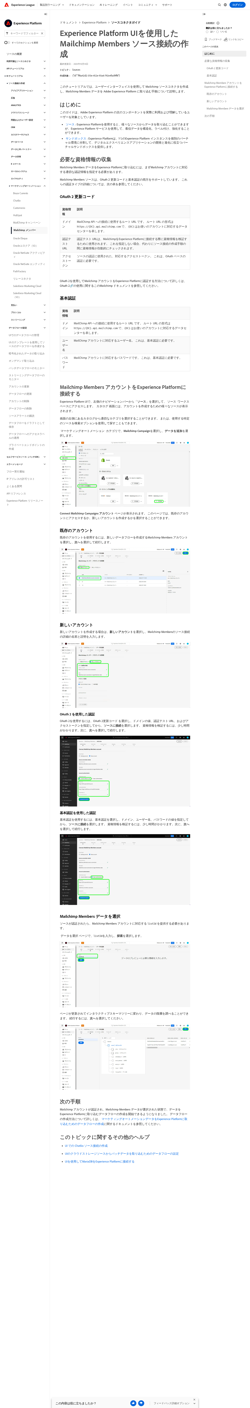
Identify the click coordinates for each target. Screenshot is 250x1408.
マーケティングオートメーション (26, 186)
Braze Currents (20, 193)
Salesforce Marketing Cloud (27, 286)
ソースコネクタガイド (126, 22)
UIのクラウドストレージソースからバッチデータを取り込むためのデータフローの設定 (122, 1153)
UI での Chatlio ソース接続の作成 (86, 1145)
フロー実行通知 (16, 471)
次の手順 (209, 116)
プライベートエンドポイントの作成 (27, 446)
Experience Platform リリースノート (25, 502)
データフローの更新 (20, 393)
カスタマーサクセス (20, 134)
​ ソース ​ (70, 124)
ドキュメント (68, 22)
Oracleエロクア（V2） (25, 245)
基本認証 (212, 75)
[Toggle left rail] (46, 14)
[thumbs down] (141, 1403)
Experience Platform (94, 22)
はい (212, 31)
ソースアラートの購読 (21, 415)
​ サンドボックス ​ (76, 138)
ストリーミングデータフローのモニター (27, 377)
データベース (17, 142)
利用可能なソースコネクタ (19, 61)
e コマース (16, 164)
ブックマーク (215, 39)
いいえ (224, 31)
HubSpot (17, 215)
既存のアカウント (217, 94)
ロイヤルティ (17, 178)
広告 (13, 98)
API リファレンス (16, 493)
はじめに (209, 53)
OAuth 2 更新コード (218, 68)
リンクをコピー (236, 39)
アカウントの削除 (19, 401)
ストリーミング (18, 319)
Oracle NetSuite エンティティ (29, 264)
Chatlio (16, 200)
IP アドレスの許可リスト (21, 479)
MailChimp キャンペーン (27, 222)
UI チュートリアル (14, 76)
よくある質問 (14, 486)
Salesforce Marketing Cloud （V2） (27, 295)
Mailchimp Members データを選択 (225, 108)
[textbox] (24, 33)
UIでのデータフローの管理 (24, 335)
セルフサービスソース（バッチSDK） (23, 457)
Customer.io (19, 208)
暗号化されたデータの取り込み (27, 353)
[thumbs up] (133, 1403)
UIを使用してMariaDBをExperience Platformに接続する (100, 1161)
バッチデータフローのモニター (27, 368)
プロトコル (16, 312)
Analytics (16, 105)
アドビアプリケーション (22, 90)
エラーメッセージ (15, 464)
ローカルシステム (19, 171)
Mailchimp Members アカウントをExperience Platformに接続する (223, 84)
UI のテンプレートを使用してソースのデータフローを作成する (27, 344)
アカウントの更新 (19, 386)
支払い (14, 305)
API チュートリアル (15, 68)
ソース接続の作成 (17, 83)
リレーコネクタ (22, 278)
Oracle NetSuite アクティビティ (29, 254)
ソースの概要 (14, 54)
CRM (13, 127)
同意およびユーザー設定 (22, 120)
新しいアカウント (217, 101)
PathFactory (19, 271)
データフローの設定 (18, 328)
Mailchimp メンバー (25, 230)
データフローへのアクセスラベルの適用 (27, 435)
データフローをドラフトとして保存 (27, 424)
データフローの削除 (20, 408)
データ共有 (16, 156)
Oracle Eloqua (20, 238)
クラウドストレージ (20, 112)
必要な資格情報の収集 (217, 61)
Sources (76, 69)
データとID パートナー (21, 149)
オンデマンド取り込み (21, 360)
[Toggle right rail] (204, 14)
